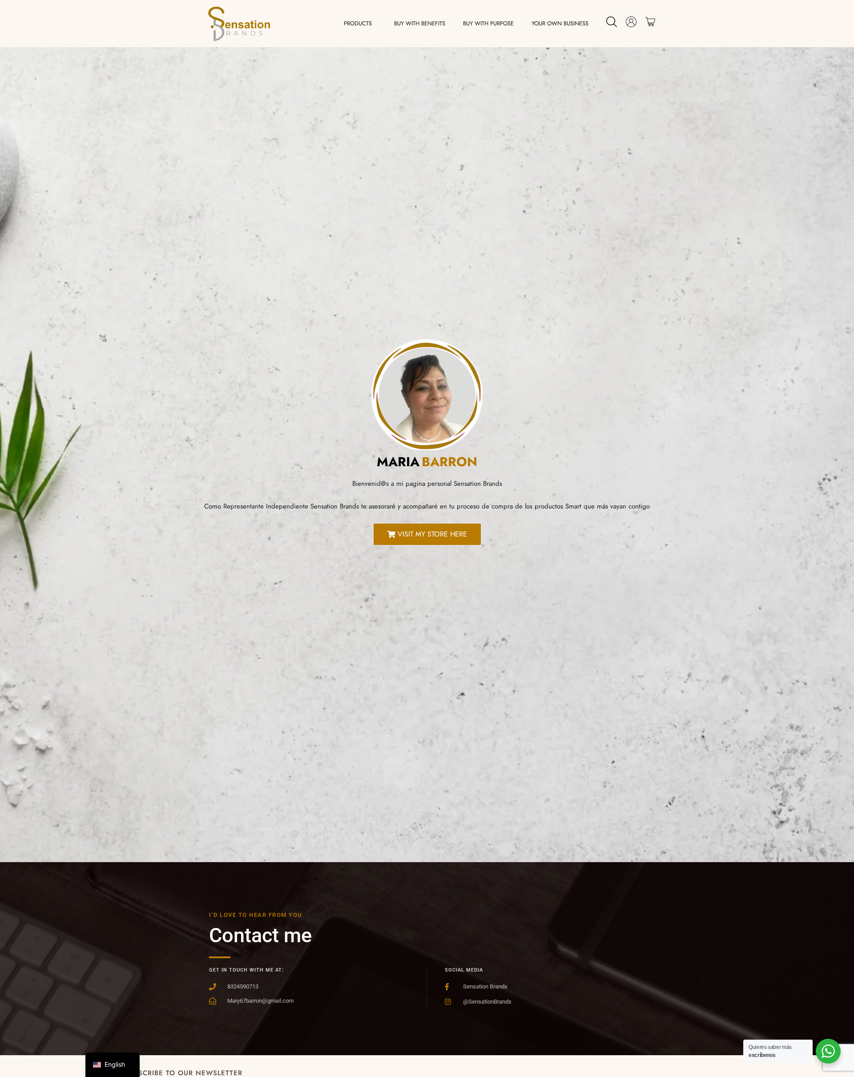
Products (358, 23)
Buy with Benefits (419, 23)
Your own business (560, 23)
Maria (398, 461)
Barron (449, 461)
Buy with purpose (488, 23)
